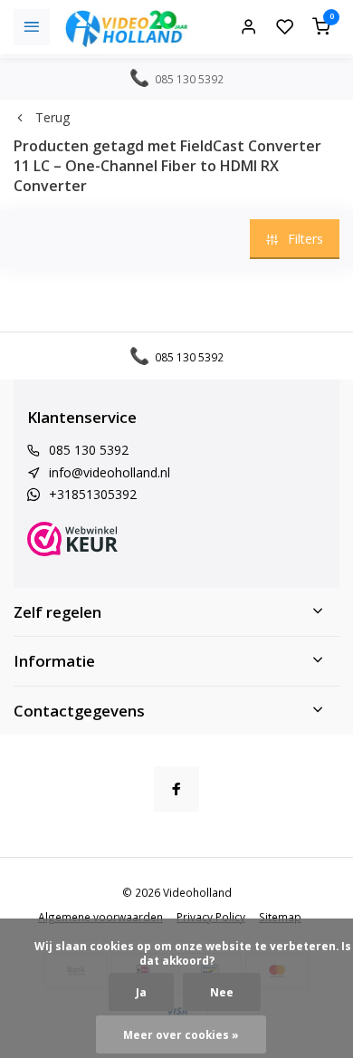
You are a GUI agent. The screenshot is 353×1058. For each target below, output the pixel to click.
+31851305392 (93, 494)
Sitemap (280, 916)
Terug (52, 117)
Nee (222, 992)
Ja (141, 992)
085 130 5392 (89, 449)
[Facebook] (176, 789)
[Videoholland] (126, 27)
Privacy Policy (210, 916)
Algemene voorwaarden (100, 916)
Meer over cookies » (181, 1034)
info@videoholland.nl (109, 472)
